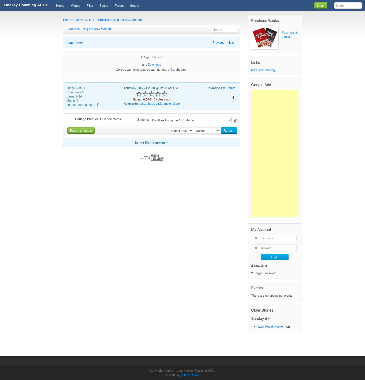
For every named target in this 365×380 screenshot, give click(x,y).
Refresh (229, 130)
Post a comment (81, 130)
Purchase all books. (290, 34)
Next (231, 42)
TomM (231, 88)
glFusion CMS (189, 375)
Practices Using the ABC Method (120, 20)
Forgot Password (265, 273)
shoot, (151, 103)
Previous (218, 42)
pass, (142, 103)
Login (320, 5)
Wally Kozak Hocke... (271, 326)
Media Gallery (84, 20)
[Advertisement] (274, 153)
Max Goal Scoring (263, 70)
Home (67, 20)
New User (260, 265)
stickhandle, (164, 103)
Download (154, 64)
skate (176, 103)
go (236, 120)
